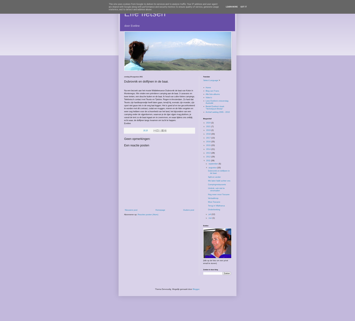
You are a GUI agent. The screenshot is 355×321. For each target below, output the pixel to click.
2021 (208, 126)
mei (210, 218)
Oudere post (188, 210)
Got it (243, 7)
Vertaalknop (213, 198)
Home (208, 87)
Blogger (196, 289)
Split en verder (214, 177)
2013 (208, 153)
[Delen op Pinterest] (165, 130)
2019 (208, 130)
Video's (209, 97)
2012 (208, 157)
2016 (208, 141)
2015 (208, 145)
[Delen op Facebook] (162, 130)
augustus (213, 167)
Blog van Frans (212, 91)
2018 (208, 134)
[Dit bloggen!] (157, 130)
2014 (208, 149)
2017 (208, 138)
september (214, 164)
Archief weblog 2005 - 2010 (218, 112)
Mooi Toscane (214, 202)
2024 (208, 123)
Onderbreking (214, 209)
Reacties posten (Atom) (148, 214)
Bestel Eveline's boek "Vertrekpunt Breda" (215, 107)
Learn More (232, 7)
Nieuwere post (131, 210)
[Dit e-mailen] (154, 130)
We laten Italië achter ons (219, 181)
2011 (208, 160)
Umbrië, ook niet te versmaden (216, 189)
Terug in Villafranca (216, 206)
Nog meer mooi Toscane (219, 194)
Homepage (160, 210)
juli (210, 214)
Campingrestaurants (217, 184)
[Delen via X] (160, 130)
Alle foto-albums (213, 94)
